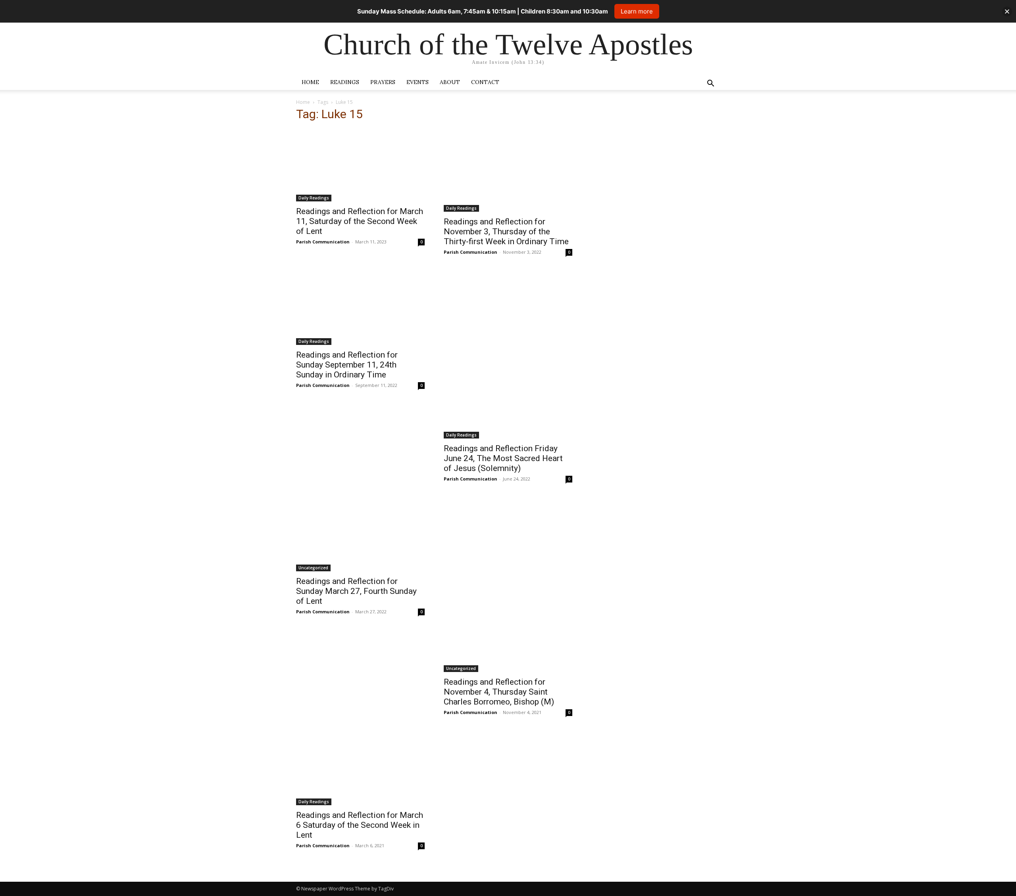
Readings (344, 82)
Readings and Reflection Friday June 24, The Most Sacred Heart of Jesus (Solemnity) (503, 458)
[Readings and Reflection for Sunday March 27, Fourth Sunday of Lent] (360, 535)
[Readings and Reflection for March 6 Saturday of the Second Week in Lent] (360, 769)
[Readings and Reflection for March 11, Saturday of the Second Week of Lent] (360, 165)
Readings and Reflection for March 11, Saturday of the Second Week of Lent (359, 221)
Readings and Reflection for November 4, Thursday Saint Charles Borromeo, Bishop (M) (499, 691)
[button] (710, 84)
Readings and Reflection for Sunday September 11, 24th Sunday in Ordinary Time (347, 364)
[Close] (1007, 11)
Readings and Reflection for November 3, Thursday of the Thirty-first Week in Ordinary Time (506, 231)
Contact (485, 82)
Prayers (382, 82)
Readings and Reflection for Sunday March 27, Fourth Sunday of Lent (356, 591)
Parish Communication (323, 242)
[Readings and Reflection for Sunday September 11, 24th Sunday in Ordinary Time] (360, 308)
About (450, 82)
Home (310, 82)
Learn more (637, 11)
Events (417, 82)
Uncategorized (313, 568)
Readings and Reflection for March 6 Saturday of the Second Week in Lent (359, 825)
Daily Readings (313, 198)
